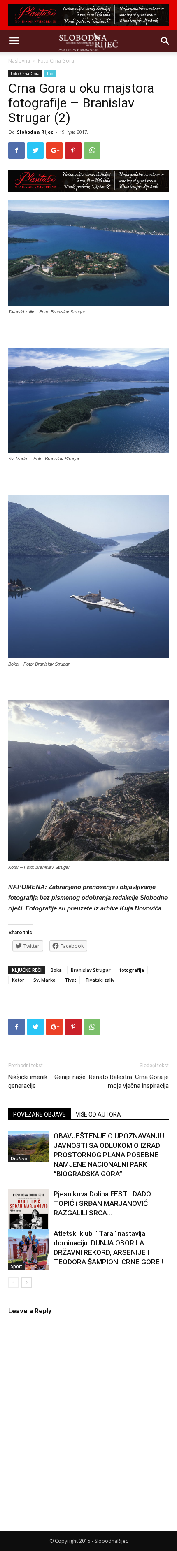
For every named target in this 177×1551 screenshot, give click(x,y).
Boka (56, 970)
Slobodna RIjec (35, 132)
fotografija (132, 970)
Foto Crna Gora (56, 60)
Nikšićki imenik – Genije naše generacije (47, 1081)
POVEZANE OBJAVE (39, 1114)
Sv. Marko (44, 980)
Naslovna (19, 60)
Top (50, 74)
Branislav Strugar (91, 970)
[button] (165, 41)
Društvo (19, 1158)
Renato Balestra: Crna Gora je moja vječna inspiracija (129, 1081)
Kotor (18, 980)
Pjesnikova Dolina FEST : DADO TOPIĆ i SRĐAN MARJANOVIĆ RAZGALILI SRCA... (102, 1203)
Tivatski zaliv (99, 980)
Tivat (70, 980)
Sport (16, 1266)
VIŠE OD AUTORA (98, 1114)
